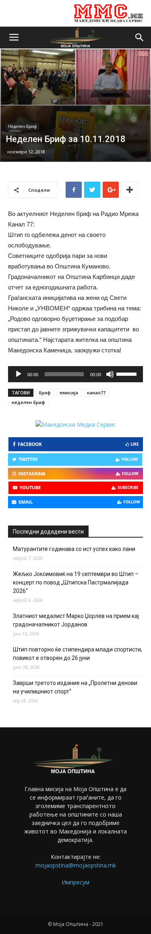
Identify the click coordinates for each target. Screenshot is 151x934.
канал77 (96, 393)
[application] (75, 374)
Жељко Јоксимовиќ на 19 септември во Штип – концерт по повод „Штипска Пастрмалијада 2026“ (76, 582)
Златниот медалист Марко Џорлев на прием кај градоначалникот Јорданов (76, 620)
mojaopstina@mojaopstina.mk (75, 865)
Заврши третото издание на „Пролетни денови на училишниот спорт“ (75, 687)
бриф (45, 393)
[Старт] (18, 374)
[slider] (127, 373)
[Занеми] (110, 374)
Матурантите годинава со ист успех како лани (74, 549)
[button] (139, 37)
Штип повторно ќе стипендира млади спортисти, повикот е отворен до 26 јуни (77, 653)
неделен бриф (28, 402)
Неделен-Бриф (22, 126)
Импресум (75, 882)
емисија (69, 393)
